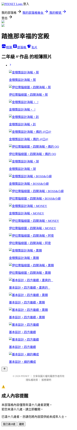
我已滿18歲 (9, 424)
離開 (21, 424)
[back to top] (4, 369)
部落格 (22, 47)
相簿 (9, 47)
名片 (34, 47)
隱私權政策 (32, 379)
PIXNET (25, 376)
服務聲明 (46, 379)
